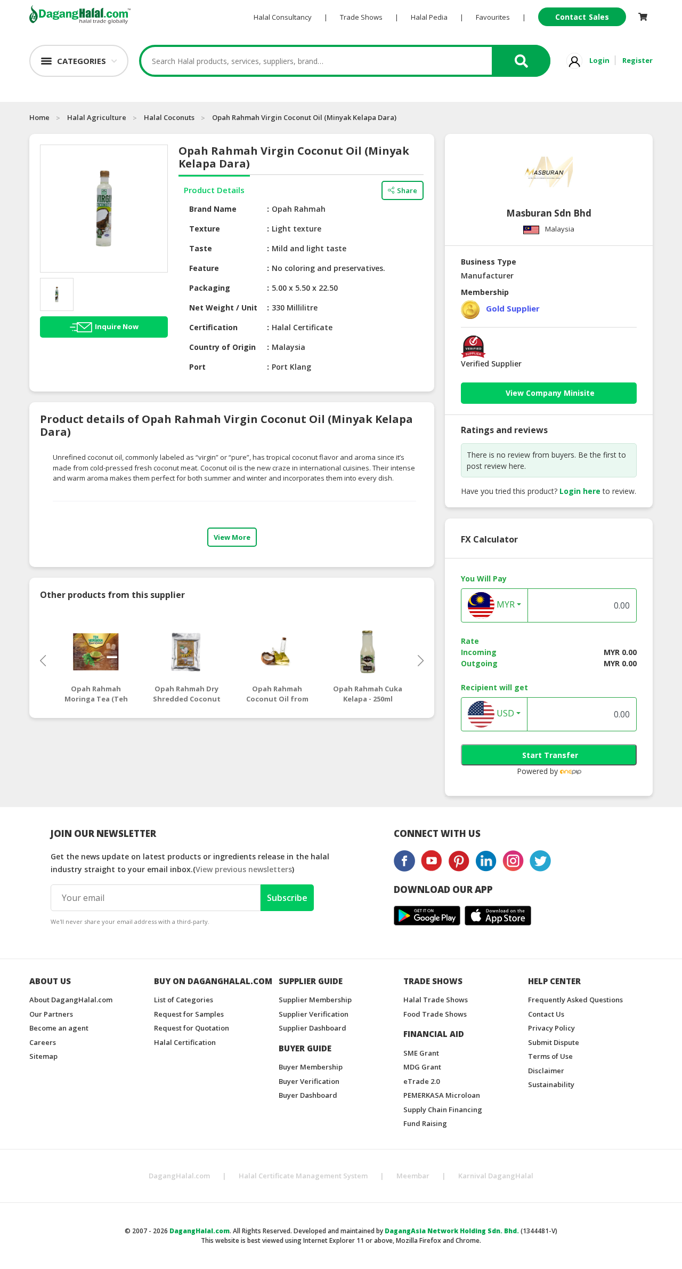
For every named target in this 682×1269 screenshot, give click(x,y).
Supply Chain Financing (442, 1109)
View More (232, 537)
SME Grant (421, 1053)
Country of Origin (222, 347)
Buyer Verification (309, 1081)
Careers (42, 1042)
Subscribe (287, 898)
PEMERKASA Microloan (441, 1095)
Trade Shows (361, 17)
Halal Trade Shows (435, 999)
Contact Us (546, 1014)
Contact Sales (582, 17)
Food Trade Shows (435, 1014)
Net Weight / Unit (223, 307)
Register (637, 60)
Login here (579, 491)
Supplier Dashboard (312, 1028)
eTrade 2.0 (421, 1081)
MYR (504, 605)
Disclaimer (546, 1070)
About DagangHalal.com (70, 999)
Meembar (412, 1175)
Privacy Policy (551, 1028)
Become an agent (58, 1028)
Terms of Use (550, 1056)
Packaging (209, 288)
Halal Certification (185, 1042)
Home (39, 117)
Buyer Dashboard (308, 1095)
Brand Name (213, 209)
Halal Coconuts (169, 117)
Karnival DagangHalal (495, 1175)
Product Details (214, 190)
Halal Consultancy (283, 17)
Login (599, 60)
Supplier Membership (315, 999)
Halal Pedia (429, 17)
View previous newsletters (244, 869)
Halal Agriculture (96, 117)
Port (197, 367)
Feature (204, 268)
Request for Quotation (191, 1028)
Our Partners (51, 1014)
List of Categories (183, 999)
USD (504, 714)
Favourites (493, 17)
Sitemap (43, 1056)
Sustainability (551, 1084)
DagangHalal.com (179, 1175)
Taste (200, 248)
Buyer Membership (311, 1067)
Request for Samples (189, 1014)
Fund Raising (425, 1123)
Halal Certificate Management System (303, 1175)
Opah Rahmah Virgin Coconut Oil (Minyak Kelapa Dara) (304, 117)
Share (407, 190)
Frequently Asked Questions (575, 999)
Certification (213, 327)
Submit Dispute (553, 1042)
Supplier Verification (313, 1014)
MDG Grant (422, 1067)
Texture (204, 229)
